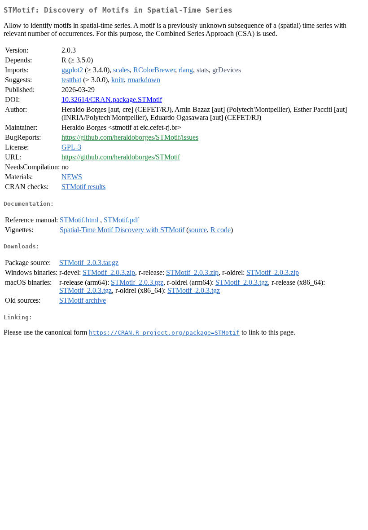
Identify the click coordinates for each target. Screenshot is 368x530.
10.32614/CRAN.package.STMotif (111, 99)
